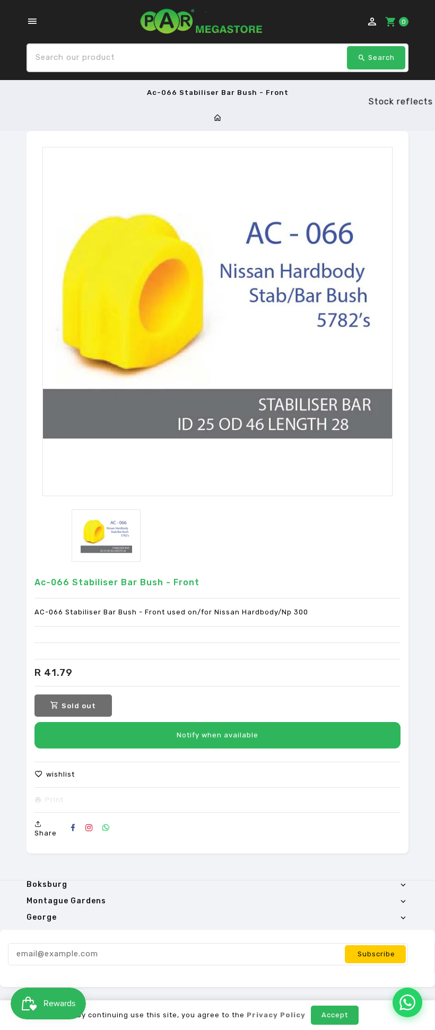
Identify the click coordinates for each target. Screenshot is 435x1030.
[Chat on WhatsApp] (407, 1002)
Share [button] (45, 833)
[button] (54, 774)
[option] (106, 535)
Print (54, 800)
